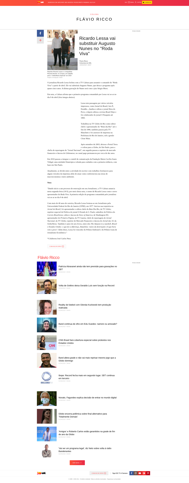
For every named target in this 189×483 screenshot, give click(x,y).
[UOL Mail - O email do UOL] (131, 2)
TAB (133, 8)
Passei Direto (78, 2)
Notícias (59, 8)
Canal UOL (123, 8)
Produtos (41, 8)
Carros (72, 8)
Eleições (52, 8)
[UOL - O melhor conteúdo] (40, 2)
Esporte (90, 8)
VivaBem (109, 8)
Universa (102, 8)
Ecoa (117, 8)
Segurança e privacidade (113, 479)
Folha (84, 8)
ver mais (75, 463)
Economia (78, 8)
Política (66, 8)
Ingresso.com (52, 2)
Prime (137, 8)
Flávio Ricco (94, 19)
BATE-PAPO (61, 2)
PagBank (86, 2)
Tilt (114, 8)
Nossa (129, 8)
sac (126, 2)
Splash (96, 8)
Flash (47, 8)
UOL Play (92, 2)
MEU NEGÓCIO (69, 2)
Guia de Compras (149, 8)
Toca (141, 8)
